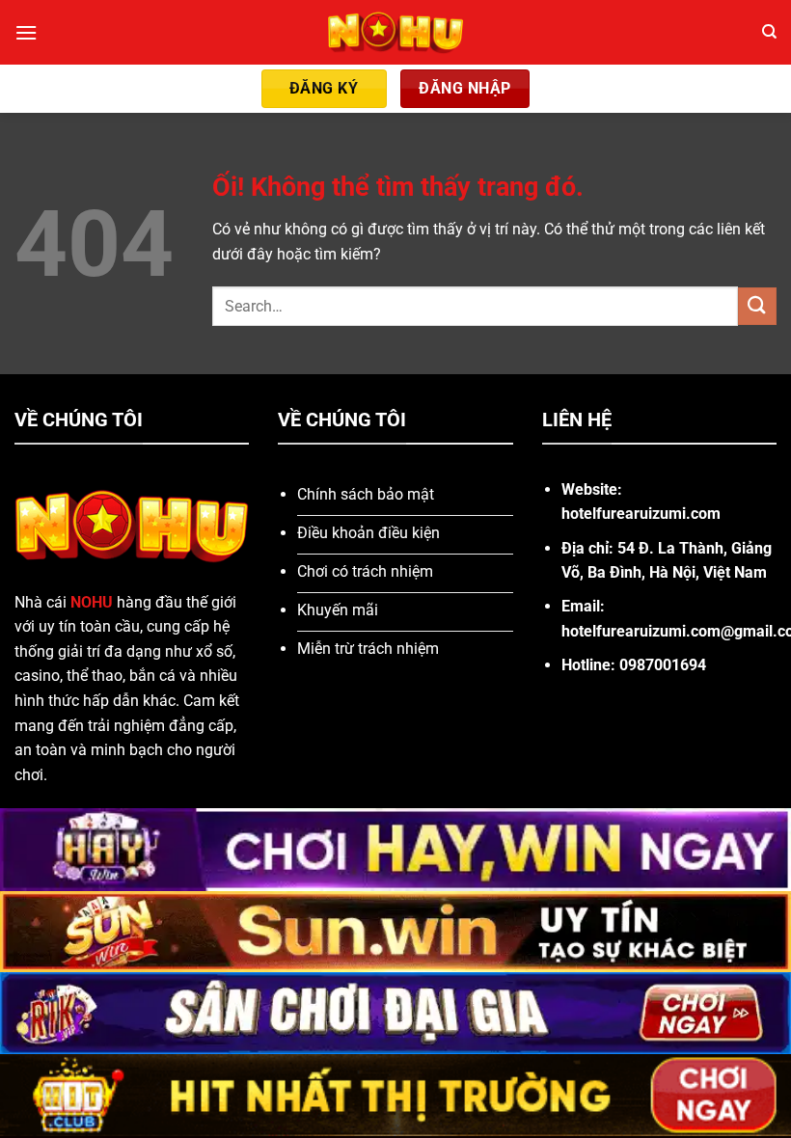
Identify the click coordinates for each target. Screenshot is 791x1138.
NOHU (91, 602)
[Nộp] (757, 306)
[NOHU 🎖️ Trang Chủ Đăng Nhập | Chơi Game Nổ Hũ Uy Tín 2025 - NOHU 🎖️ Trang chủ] (396, 32)
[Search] (769, 32)
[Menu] (26, 32)
